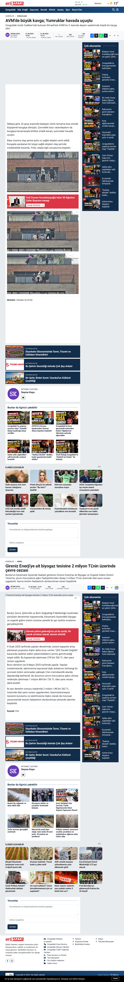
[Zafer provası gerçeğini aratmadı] (19, 821)
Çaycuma (34, 9)
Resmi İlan (77, 9)
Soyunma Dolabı (81, 941)
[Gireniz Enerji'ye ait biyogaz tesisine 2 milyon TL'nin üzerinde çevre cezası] (42, 595)
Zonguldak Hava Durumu (57, 944)
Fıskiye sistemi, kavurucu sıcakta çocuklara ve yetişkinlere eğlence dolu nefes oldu (67, 833)
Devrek (44, 9)
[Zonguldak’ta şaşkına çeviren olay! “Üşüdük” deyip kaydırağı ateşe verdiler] (19, 417)
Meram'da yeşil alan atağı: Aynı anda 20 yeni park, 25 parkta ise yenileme (42, 833)
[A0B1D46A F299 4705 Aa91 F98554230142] (43, 171)
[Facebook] (7, 961)
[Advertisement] (51, 103)
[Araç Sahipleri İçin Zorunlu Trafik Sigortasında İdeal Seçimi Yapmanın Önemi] (67, 794)
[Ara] (113, 9)
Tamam (115, 978)
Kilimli (52, 9)
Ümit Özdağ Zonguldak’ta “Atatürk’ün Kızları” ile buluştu (67, 457)
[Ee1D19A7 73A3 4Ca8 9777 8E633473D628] (43, 273)
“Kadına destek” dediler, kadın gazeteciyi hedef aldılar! (42, 457)
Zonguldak (10, 9)
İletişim (78, 939)
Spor (68, 9)
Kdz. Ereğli (23, 9)
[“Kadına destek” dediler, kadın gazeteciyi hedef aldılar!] (43, 446)
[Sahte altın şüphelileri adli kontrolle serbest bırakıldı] (19, 446)
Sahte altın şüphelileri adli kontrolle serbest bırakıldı (17, 457)
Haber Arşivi (52, 963)
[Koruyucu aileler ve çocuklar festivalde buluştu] (43, 794)
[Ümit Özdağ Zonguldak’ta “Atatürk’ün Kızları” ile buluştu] (67, 446)
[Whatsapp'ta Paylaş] (101, 36)
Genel (19, 561)
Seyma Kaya (28, 392)
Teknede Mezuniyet (106, 941)
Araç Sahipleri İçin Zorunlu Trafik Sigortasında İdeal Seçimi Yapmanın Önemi (66, 806)
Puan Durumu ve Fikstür (56, 955)
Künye (100, 939)
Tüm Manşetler (53, 958)
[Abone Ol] (118, 35)
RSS (10, 975)
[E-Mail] (23, 398)
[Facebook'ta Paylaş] (92, 36)
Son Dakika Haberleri (55, 960)
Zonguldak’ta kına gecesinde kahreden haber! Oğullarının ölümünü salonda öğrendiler (65, 431)
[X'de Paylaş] (96, 36)
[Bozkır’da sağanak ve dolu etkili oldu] (19, 794)
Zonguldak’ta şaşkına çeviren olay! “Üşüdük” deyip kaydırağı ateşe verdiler (17, 429)
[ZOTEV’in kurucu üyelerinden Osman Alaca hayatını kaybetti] (43, 417)
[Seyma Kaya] (13, 393)
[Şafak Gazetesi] (14, 3)
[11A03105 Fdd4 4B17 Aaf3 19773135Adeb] (43, 231)
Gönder (12, 549)
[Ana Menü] (117, 9)
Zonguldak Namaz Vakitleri (58, 947)
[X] (12, 961)
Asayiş (60, 9)
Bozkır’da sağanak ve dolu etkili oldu (17, 804)
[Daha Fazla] (106, 36)
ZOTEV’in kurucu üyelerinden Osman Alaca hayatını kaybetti (42, 428)
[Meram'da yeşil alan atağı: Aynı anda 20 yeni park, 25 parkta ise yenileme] (43, 821)
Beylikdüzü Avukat (82, 944)
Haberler (9, 16)
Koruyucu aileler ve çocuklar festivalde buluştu (40, 805)
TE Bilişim (114, 975)
